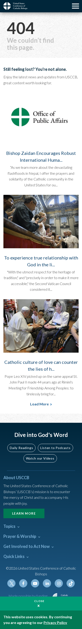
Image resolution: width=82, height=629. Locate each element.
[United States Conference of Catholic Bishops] (17, 6)
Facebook (23, 583)
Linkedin (47, 583)
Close (39, 601)
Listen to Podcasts (55, 448)
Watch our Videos (40, 458)
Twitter (11, 583)
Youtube (35, 583)
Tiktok (71, 583)
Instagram (59, 583)
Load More (39, 404)
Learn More (24, 513)
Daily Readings (21, 448)
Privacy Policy (55, 622)
